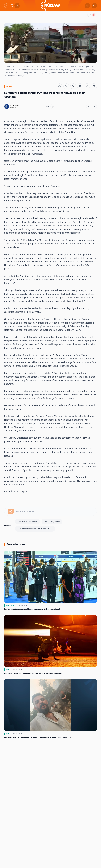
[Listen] (52, 106)
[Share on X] (66, 86)
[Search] (17, 5)
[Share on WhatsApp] (73, 86)
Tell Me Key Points (52, 521)
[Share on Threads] (87, 86)
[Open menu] (6, 14)
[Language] (12, 5)
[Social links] (6, 5)
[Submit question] (11, 511)
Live (91, 15)
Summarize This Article (27, 521)
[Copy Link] (94, 86)
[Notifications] (94, 5)
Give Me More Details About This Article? (35, 528)
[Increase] (94, 106)
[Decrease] (88, 106)
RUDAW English (15, 105)
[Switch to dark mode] (87, 5)
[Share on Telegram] (80, 86)
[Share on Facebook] (59, 86)
